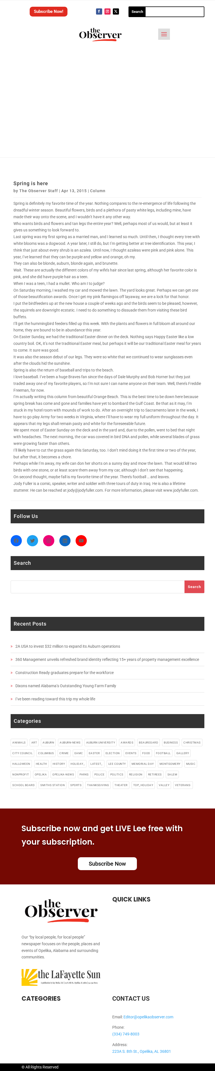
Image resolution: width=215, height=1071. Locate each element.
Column (98, 191)
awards (127, 742)
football (163, 753)
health (41, 763)
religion (135, 774)
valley (164, 785)
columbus (46, 753)
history (59, 763)
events (131, 753)
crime (64, 753)
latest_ (96, 763)
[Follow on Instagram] (107, 11)
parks (84, 774)
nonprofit (20, 774)
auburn (48, 742)
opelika (41, 774)
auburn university (100, 742)
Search (194, 587)
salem (172, 774)
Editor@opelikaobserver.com (148, 1017)
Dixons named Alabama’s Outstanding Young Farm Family (65, 686)
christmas (192, 742)
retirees (155, 774)
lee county (117, 763)
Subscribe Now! (48, 11)
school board (23, 785)
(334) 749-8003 (125, 1034)
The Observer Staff (38, 191)
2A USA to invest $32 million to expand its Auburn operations (67, 646)
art (34, 742)
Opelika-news (63, 774)
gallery (182, 753)
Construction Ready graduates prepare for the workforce (64, 672)
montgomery (170, 763)
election (113, 753)
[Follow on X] (116, 11)
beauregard (148, 742)
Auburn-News (70, 742)
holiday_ (78, 763)
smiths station (52, 785)
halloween (21, 763)
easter (94, 753)
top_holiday (143, 785)
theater (121, 785)
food (146, 753)
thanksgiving (98, 785)
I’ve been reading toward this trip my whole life (55, 699)
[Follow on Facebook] (99, 11)
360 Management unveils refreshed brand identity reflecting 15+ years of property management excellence (107, 659)
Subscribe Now (107, 863)
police (99, 774)
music (191, 763)
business (171, 742)
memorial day (143, 763)
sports (75, 785)
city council (22, 753)
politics (116, 774)
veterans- (183, 785)
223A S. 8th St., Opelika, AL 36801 (141, 1051)
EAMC (78, 753)
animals (19, 742)
